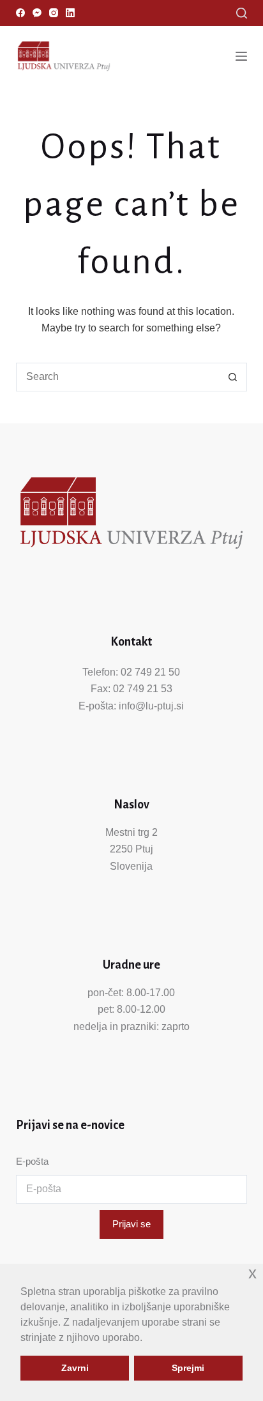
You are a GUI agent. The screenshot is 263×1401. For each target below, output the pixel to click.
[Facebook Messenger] (37, 12)
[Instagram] (53, 12)
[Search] (241, 13)
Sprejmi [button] (188, 1368)
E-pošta (32, 1161)
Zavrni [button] (75, 1368)
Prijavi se (131, 1223)
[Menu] (241, 56)
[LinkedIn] (70, 12)
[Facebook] (20, 12)
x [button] (252, 1273)
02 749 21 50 (150, 672)
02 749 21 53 (142, 688)
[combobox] (118, 377)
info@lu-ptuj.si (151, 705)
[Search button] (232, 377)
